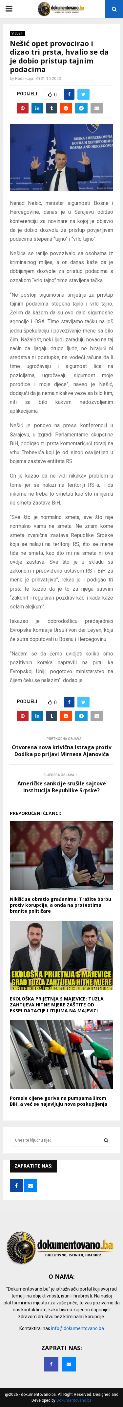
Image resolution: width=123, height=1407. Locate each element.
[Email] (69, 1364)
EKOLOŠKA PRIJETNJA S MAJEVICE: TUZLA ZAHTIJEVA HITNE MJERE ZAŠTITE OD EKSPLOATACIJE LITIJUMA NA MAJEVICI (57, 1005)
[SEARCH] (106, 1140)
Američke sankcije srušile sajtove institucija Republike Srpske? (61, 787)
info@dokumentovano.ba (77, 1328)
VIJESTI (17, 33)
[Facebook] (51, 1364)
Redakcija (24, 78)
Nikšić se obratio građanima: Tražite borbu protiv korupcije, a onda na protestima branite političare (60, 905)
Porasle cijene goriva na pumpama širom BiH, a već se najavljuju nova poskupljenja (58, 1101)
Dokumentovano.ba (74, 1400)
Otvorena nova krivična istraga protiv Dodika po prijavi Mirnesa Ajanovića (62, 751)
